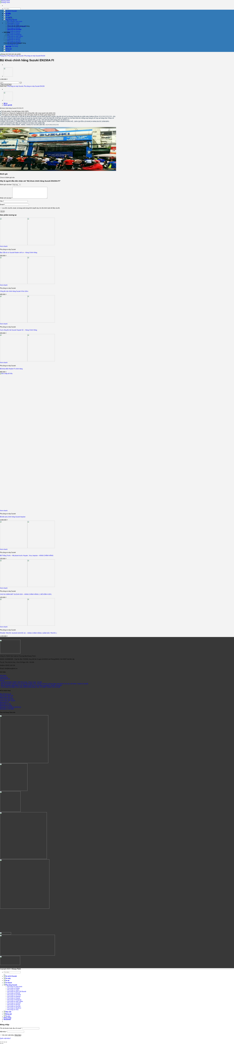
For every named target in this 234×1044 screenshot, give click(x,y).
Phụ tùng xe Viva (12, 44)
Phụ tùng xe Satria (13, 24)
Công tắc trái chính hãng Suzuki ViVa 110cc (14, 291)
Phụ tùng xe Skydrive (14, 43)
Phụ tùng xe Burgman (14, 34)
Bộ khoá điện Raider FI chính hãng (11, 369)
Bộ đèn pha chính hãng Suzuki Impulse (12, 517)
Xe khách (8, 983)
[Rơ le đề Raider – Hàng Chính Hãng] (8, 76)
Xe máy (8, 13)
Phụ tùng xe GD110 (13, 39)
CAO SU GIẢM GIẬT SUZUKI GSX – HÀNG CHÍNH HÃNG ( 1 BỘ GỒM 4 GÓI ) (26, 594)
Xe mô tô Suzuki (11, 11)
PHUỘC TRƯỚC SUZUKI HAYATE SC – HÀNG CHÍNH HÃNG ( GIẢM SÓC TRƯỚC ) (28, 633)
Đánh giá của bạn (6, 184)
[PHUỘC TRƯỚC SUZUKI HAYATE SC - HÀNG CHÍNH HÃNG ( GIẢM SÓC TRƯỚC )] (27, 625)
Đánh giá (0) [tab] (8, 105)
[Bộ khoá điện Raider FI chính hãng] (27, 361)
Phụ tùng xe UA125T (14, 38)
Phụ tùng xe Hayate (13, 33)
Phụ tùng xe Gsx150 (13, 41)
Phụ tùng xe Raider (13, 988)
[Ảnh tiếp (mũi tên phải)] (2, 1043)
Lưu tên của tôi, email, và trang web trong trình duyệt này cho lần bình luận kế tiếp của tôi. (31, 208)
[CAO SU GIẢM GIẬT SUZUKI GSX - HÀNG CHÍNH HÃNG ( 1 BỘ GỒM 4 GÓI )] (27, 586)
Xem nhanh (3, 246)
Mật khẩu (3, 1031)
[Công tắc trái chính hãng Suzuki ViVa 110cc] (27, 283)
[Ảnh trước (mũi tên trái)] (0, 1043)
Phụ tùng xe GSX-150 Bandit (16, 26)
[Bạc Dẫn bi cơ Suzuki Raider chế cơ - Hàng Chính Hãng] (27, 244)
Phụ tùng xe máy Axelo (14, 21)
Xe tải (7, 15)
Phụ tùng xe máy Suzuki (15, 56)
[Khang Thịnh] (5, 1)
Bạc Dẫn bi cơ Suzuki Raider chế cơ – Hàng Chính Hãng (18, 252)
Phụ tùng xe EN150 (13, 28)
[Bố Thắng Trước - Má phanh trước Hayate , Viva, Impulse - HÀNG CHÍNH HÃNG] (27, 547)
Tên (1, 201)
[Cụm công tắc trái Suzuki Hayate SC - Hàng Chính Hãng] (27, 322)
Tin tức (7, 51)
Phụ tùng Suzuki (11, 985)
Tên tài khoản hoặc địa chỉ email (11, 1028)
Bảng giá (8, 49)
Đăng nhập (18, 1035)
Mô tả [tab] (5, 103)
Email (2, 204)
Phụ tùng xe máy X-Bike (15, 36)
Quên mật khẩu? (5, 1038)
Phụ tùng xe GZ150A (14, 29)
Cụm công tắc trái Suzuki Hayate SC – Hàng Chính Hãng (18, 330)
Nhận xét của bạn (6, 198)
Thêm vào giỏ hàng (6, 84)
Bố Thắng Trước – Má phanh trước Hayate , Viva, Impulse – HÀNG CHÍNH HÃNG (26, 555)
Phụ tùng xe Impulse (14, 31)
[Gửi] (4, 974)
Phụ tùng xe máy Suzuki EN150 (34, 56)
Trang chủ (3, 56)
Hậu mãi (8, 46)
